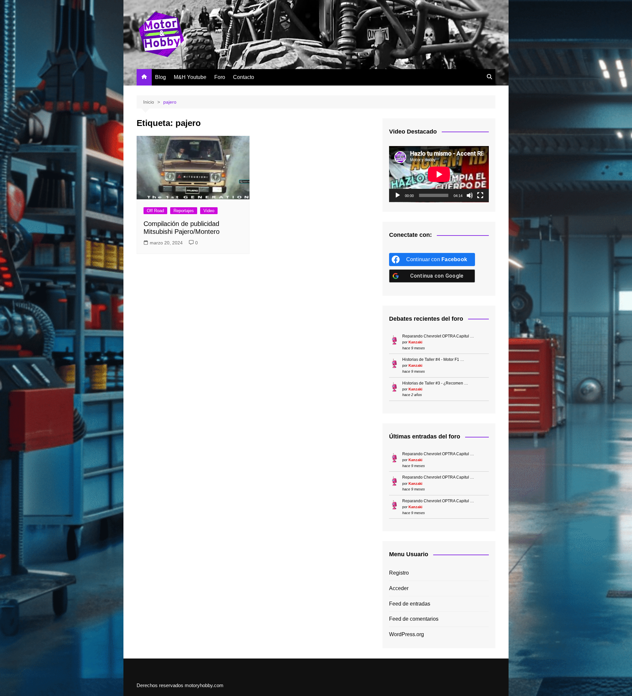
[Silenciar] (469, 195)
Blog (160, 77)
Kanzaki (415, 342)
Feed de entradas (409, 604)
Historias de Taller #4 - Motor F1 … (433, 359)
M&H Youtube (190, 77)
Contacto (243, 77)
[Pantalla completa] (480, 195)
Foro (219, 77)
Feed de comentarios (413, 619)
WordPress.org (406, 634)
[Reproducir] (397, 195)
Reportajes (183, 210)
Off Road (155, 210)
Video (208, 210)
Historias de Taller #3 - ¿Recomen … (435, 383)
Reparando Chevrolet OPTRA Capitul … (438, 336)
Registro (399, 573)
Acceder (398, 588)
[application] (439, 174)
